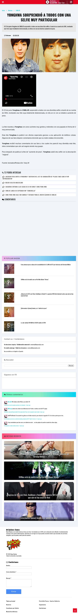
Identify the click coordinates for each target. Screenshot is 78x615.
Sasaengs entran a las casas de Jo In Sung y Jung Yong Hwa (26, 187)
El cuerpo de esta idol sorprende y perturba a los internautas (14, 405)
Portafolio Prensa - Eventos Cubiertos (49, 601)
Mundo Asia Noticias (11, 611)
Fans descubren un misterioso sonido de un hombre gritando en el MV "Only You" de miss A (20, 419)
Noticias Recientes (13, 436)
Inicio (3, 10)
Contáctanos (42, 608)
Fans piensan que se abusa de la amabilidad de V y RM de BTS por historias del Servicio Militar (46, 264)
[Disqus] (39, 226)
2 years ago (28, 405)
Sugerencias (42, 604)
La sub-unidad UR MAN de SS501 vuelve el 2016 (33, 323)
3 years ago (22, 425)
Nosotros (8, 604)
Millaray (10, 408)
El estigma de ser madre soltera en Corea (11, 425)
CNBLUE (18, 10)
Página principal (10, 601)
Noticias (10, 10)
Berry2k (10, 402)
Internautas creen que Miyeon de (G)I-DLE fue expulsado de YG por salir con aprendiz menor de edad (21, 412)
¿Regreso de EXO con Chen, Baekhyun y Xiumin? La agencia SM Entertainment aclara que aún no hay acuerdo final (47, 295)
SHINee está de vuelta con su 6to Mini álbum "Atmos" (35, 279)
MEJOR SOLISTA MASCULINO (14, 182)
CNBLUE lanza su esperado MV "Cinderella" (20, 191)
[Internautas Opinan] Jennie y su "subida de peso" (34, 308)
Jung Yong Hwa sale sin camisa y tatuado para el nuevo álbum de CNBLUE (30, 195)
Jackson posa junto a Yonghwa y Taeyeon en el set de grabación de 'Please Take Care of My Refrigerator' (36, 177)
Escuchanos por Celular (12, 608)
